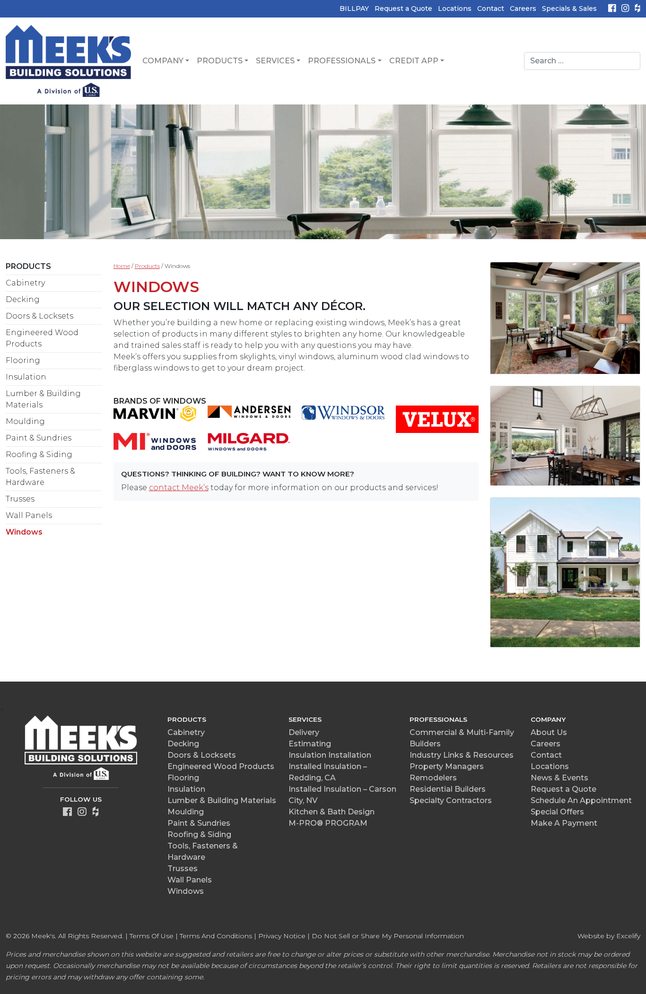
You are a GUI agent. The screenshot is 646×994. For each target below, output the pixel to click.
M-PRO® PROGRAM (327, 823)
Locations (454, 8)
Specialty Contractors (451, 800)
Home (121, 265)
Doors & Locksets (39, 315)
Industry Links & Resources (462, 755)
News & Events (559, 777)
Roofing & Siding (39, 454)
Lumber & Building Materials (43, 399)
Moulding (25, 421)
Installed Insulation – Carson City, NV (342, 795)
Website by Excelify (608, 936)
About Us (549, 732)
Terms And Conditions (216, 936)
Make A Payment (564, 823)
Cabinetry (25, 282)
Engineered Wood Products (42, 338)
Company (162, 60)
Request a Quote (403, 8)
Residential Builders (448, 789)
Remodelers (433, 777)
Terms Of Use (152, 936)
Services (275, 60)
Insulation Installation (329, 755)
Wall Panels (29, 515)
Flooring (23, 360)
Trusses (20, 498)
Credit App (413, 60)
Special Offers (557, 811)
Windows (24, 531)
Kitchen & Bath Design (331, 811)
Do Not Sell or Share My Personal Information (388, 936)
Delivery (303, 732)
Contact (490, 8)
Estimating (309, 743)
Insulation (26, 376)
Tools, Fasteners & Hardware (40, 477)
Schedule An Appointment (581, 800)
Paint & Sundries (38, 437)
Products (220, 60)
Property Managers (447, 766)
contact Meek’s (179, 487)
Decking (23, 299)
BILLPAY (354, 8)
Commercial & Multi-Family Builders (462, 738)
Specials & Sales (569, 8)
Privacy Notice (282, 936)
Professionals (341, 60)
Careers (523, 8)
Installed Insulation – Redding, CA (327, 772)
